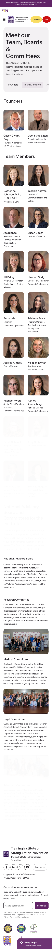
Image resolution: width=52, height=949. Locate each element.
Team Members (32, 84)
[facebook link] (6, 867)
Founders (13, 84)
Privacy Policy (9, 878)
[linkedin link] (13, 867)
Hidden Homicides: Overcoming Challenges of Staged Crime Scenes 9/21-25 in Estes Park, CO (26, 3)
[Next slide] (49, 3)
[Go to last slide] (2, 3)
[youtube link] (27, 867)
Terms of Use (23, 878)
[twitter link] (20, 867)
